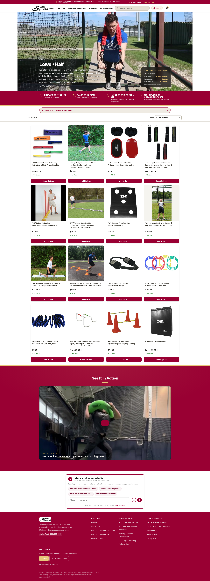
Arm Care (62, 8)
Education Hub (106, 8)
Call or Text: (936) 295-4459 (50, 534)
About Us (94, 522)
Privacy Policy (152, 538)
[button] (105, 423)
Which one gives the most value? (81, 494)
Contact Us (95, 526)
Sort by (151, 117)
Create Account (59, 558)
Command (93, 8)
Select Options (48, 181)
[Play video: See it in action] (105, 423)
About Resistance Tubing (128, 522)
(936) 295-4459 (120, 505)
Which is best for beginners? (110, 488)
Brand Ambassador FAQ (100, 534)
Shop (51, 8)
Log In (44, 558)
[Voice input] (134, 500)
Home (41, 59)
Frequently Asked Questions (157, 522)
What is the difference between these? (83, 488)
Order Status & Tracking (48, 564)
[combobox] (133, 8)
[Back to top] (204, 577)
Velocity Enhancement (77, 8)
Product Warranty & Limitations (158, 526)
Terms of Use (151, 534)
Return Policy (151, 530)
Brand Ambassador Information (103, 530)
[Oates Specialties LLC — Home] (40, 8)
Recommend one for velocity (106, 494)
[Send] (139, 500)
